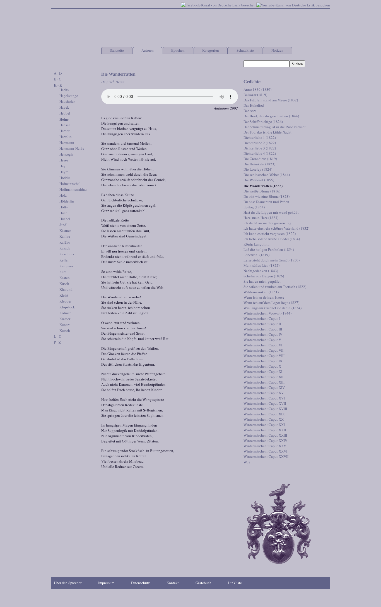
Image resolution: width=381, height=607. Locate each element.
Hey (62, 165)
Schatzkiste (245, 50)
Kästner (65, 230)
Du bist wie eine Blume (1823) (266, 196)
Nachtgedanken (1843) (260, 270)
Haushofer (67, 101)
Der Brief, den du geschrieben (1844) (271, 115)
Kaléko (64, 242)
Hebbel (64, 113)
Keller (64, 260)
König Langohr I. (256, 244)
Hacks (64, 89)
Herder (64, 130)
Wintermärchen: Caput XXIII (265, 435)
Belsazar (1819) (255, 94)
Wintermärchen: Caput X (262, 366)
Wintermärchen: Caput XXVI (265, 451)
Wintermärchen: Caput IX (262, 360)
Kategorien (210, 50)
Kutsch (64, 330)
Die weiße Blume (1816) (261, 191)
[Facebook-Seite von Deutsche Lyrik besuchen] (218, 4)
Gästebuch (203, 582)
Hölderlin (66, 201)
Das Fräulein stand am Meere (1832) (270, 100)
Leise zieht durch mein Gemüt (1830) (271, 260)
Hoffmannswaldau (73, 189)
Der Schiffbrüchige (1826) (263, 121)
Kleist (63, 295)
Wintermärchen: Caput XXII (264, 429)
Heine (64, 119)
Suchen (297, 63)
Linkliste (235, 582)
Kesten (64, 277)
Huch (63, 212)
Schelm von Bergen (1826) (263, 275)
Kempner (66, 265)
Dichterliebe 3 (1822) (259, 148)
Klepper (65, 301)
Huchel (64, 218)
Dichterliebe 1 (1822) (259, 137)
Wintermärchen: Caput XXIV (265, 440)
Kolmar (65, 312)
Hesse (63, 160)
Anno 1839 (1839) (257, 89)
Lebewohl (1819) (256, 254)
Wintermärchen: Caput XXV (264, 445)
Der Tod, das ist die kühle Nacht (267, 132)
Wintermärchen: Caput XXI (264, 424)
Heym (63, 171)
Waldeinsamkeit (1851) (261, 291)
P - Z (57, 342)
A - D (58, 73)
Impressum (106, 582)
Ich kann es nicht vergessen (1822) (269, 233)
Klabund (66, 289)
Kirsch (64, 283)
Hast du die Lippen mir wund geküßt (271, 212)
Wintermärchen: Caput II (262, 323)
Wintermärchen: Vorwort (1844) (267, 313)
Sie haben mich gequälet (262, 281)
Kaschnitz (66, 253)
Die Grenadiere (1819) (260, 158)
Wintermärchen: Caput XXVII (265, 456)
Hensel (64, 124)
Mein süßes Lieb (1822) (261, 265)
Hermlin (65, 136)
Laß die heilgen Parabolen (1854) (268, 249)
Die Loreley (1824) (257, 169)
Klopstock (67, 307)
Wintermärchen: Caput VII (263, 350)
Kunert (64, 324)
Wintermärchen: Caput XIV (264, 387)
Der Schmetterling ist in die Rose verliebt (274, 126)
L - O (57, 336)
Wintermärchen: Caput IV (262, 334)
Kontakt (173, 582)
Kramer (64, 318)
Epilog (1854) (254, 207)
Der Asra (249, 110)
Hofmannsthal (70, 183)
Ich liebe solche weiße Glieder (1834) (271, 238)
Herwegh (66, 154)
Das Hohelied (253, 105)
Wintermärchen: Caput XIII (263, 382)
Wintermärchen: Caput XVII (264, 403)
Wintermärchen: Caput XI (262, 371)
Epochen (178, 50)
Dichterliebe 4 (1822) (259, 153)
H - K (58, 85)
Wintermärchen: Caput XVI (264, 398)
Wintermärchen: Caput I (261, 318)
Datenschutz (140, 582)
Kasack (64, 248)
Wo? (246, 462)
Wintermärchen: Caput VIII (263, 355)
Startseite (117, 50)
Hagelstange (68, 95)
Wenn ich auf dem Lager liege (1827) (271, 302)
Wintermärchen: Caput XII (263, 376)
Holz (63, 195)
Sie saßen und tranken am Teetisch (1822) (274, 286)
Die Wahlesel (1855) (258, 179)
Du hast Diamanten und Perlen (266, 201)
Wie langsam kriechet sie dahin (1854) (272, 307)
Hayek (64, 107)
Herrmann (66, 142)
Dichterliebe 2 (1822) (259, 142)
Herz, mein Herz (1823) (260, 217)
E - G (57, 79)
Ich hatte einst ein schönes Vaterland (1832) (276, 228)
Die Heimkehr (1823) (259, 163)
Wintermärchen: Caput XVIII (265, 408)
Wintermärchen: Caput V (262, 339)
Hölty (63, 207)
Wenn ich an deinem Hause (263, 297)
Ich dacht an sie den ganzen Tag (267, 222)
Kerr (62, 271)
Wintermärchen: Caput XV (263, 392)
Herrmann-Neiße (71, 148)
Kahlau (64, 236)
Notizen (277, 50)
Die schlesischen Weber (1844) (266, 174)
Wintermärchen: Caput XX (263, 419)
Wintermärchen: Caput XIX (264, 413)
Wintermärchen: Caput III (262, 329)
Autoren (147, 50)
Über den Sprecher (67, 582)
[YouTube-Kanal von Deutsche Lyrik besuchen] (293, 4)
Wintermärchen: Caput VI (262, 344)
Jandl (63, 224)
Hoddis (64, 177)
